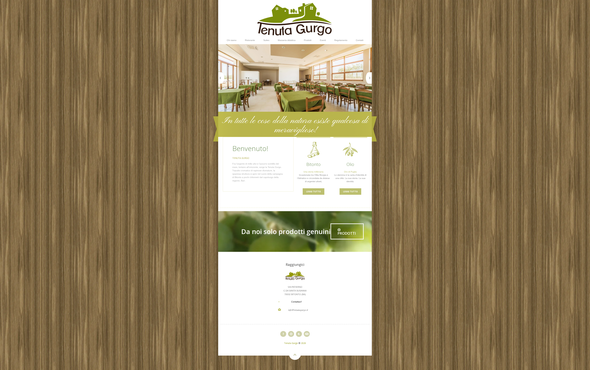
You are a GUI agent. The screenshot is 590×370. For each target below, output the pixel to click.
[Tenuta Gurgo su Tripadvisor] (307, 334)
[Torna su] (295, 354)
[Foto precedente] (221, 78)
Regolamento (340, 40)
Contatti (359, 40)
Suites (266, 40)
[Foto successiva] (369, 78)
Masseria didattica (286, 40)
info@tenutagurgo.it (298, 309)
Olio (350, 164)
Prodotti (307, 40)
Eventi (323, 40)
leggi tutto (313, 191)
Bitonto (313, 164)
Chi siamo (231, 40)
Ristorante (250, 40)
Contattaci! (296, 301)
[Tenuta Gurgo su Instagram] (291, 334)
